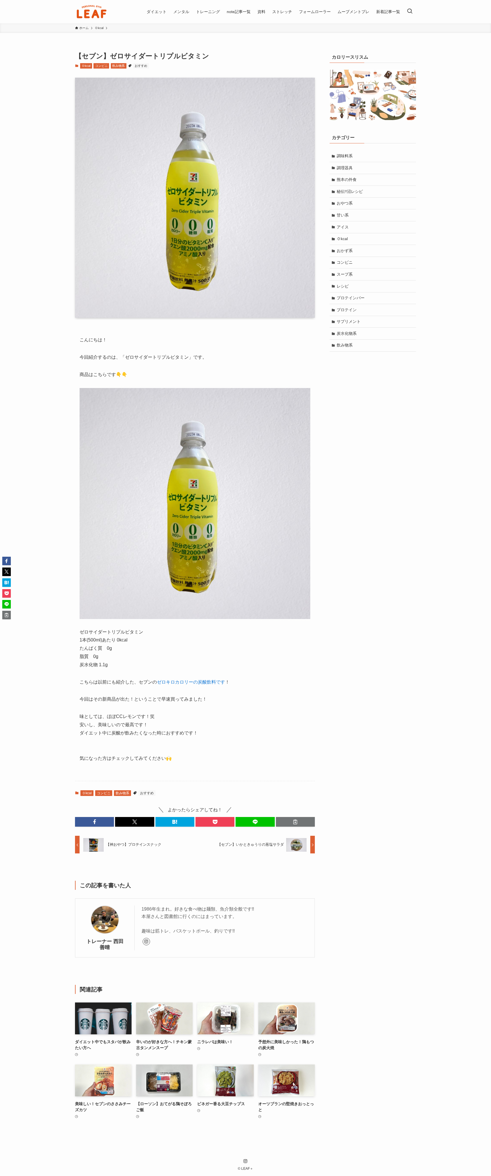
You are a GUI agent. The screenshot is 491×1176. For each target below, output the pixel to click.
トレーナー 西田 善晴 (107, 944)
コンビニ (101, 65)
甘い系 (343, 215)
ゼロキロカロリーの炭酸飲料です (191, 682)
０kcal (86, 65)
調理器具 (345, 168)
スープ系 (345, 274)
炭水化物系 (347, 333)
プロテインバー (351, 298)
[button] (94, 822)
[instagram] (146, 941)
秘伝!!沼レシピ (350, 191)
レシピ (343, 286)
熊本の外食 (347, 179)
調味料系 (345, 156)
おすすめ (141, 65)
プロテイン (347, 310)
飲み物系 (118, 65)
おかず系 (345, 250)
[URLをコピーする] (295, 822)
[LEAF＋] (91, 12)
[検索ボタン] (409, 11)
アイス (343, 227)
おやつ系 (345, 203)
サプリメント (349, 321)
